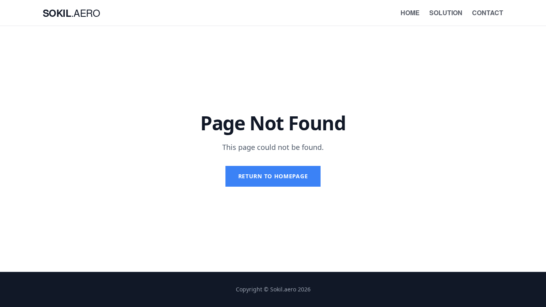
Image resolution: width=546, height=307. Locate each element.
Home (410, 12)
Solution (445, 12)
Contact (487, 12)
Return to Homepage (273, 176)
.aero (71, 12)
